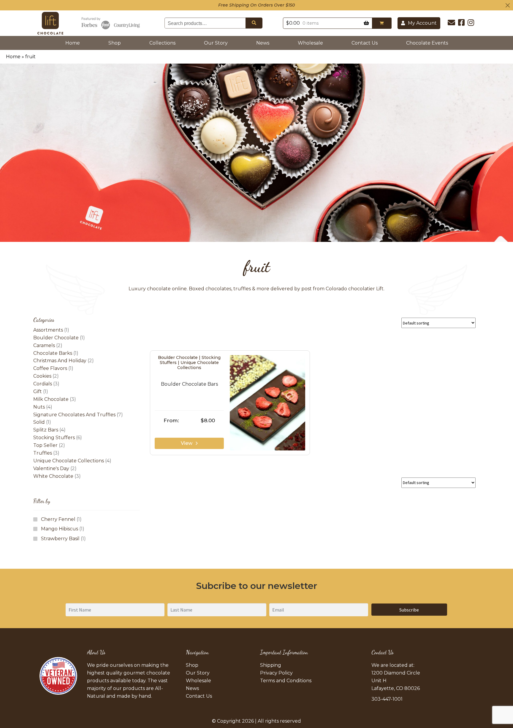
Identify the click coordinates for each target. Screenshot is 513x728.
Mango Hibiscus (59, 529)
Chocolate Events (427, 43)
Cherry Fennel (58, 519)
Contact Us (365, 43)
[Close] (508, 5)
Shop (114, 43)
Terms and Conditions (285, 680)
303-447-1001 (387, 699)
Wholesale (310, 43)
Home (73, 43)
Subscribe (409, 610)
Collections (162, 43)
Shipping (270, 665)
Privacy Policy (276, 673)
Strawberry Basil (60, 538)
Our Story (216, 43)
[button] (382, 23)
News (262, 43)
